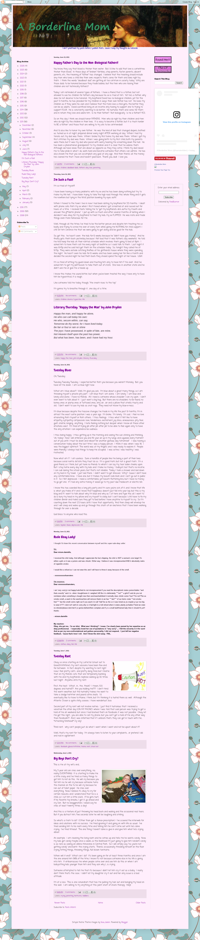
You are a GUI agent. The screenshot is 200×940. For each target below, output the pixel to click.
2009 (22, 211)
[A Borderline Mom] (155, 167)
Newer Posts (59, 902)
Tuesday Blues (62, 370)
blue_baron (105, 922)
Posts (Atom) (70, 907)
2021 (22, 81)
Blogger (124, 922)
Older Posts (141, 902)
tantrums (78, 896)
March (25, 194)
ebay (68, 644)
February (26, 198)
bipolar (63, 525)
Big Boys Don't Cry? (66, 758)
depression (76, 525)
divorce (70, 299)
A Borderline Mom (164, 150)
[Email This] (83, 164)
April (24, 190)
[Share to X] (88, 164)
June (24, 149)
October (25, 133)
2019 (22, 89)
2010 (22, 207)
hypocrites (77, 299)
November (26, 129)
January (26, 202)
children (64, 167)
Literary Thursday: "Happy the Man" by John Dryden (87, 307)
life (83, 299)
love (90, 167)
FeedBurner (174, 201)
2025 (22, 70)
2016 (22, 101)
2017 (22, 97)
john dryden (77, 358)
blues (69, 525)
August (25, 141)
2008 (22, 215)
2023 (22, 78)
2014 (22, 109)
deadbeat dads (72, 167)
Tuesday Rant (62, 656)
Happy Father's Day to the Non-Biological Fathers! (86, 62)
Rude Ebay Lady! (64, 537)
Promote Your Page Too (162, 170)
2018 (22, 93)
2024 (22, 73)
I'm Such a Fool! (63, 179)
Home (100, 902)
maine (83, 746)
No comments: (71, 295)
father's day (84, 167)
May (24, 186)
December (27, 125)
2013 (22, 113)
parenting (96, 167)
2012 (22, 117)
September (27, 137)
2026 (22, 66)
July (24, 145)
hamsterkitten (181, 150)
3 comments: (70, 521)
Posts (22, 226)
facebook (64, 746)
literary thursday (90, 358)
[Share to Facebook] (91, 164)
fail (72, 644)
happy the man (67, 358)
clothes (63, 644)
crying (63, 896)
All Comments (26, 231)
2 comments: (69, 164)
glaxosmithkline (74, 746)
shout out (94, 746)
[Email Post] (78, 164)
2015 (22, 105)
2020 (22, 85)
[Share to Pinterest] (93, 164)
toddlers (86, 896)
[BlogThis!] (86, 164)
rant (88, 746)
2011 (22, 121)
